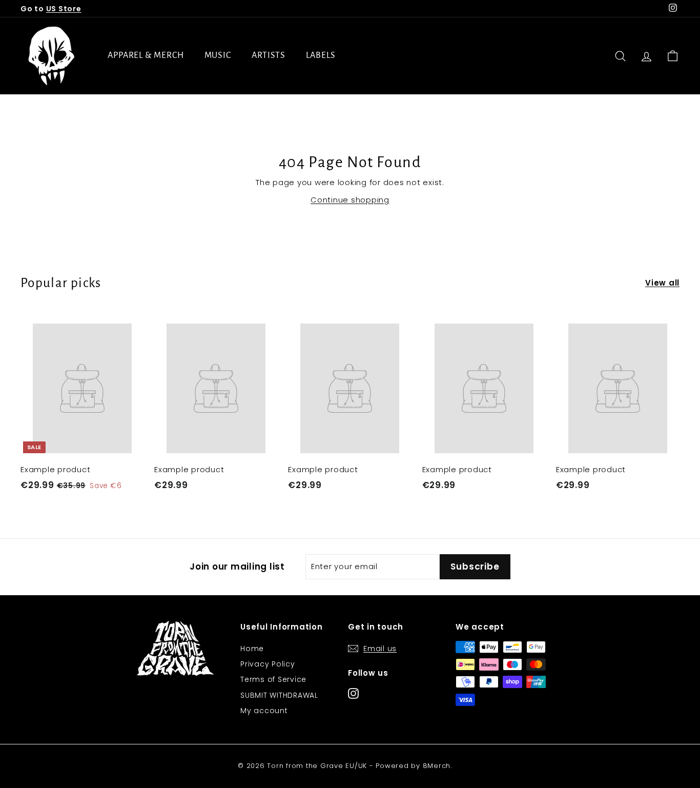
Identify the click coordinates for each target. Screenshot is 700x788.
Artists (268, 55)
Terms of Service (273, 679)
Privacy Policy (267, 664)
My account (264, 710)
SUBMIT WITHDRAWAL (279, 695)
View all (662, 282)
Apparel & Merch (146, 55)
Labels (320, 55)
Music (218, 55)
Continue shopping (350, 199)
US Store (63, 9)
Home (252, 648)
